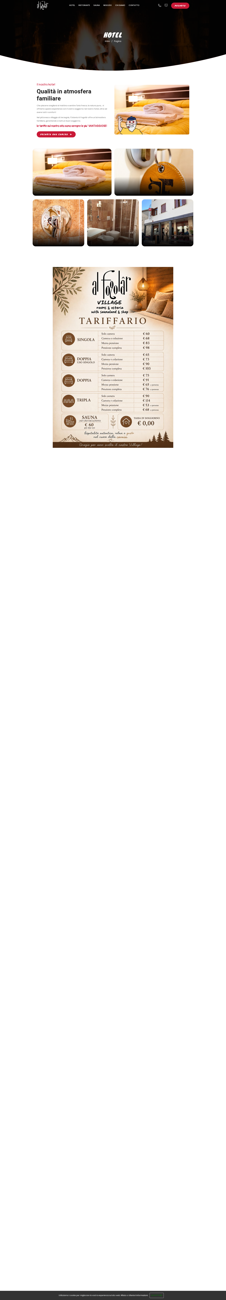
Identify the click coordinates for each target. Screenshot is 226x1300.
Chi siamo (120, 5)
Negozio (107, 5)
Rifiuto (123, 1295)
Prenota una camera (54, 134)
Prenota (180, 5)
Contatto (134, 5)
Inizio (107, 41)
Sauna (96, 5)
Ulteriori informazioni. (138, 1295)
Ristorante (84, 5)
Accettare (156, 1295)
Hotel (72, 5)
